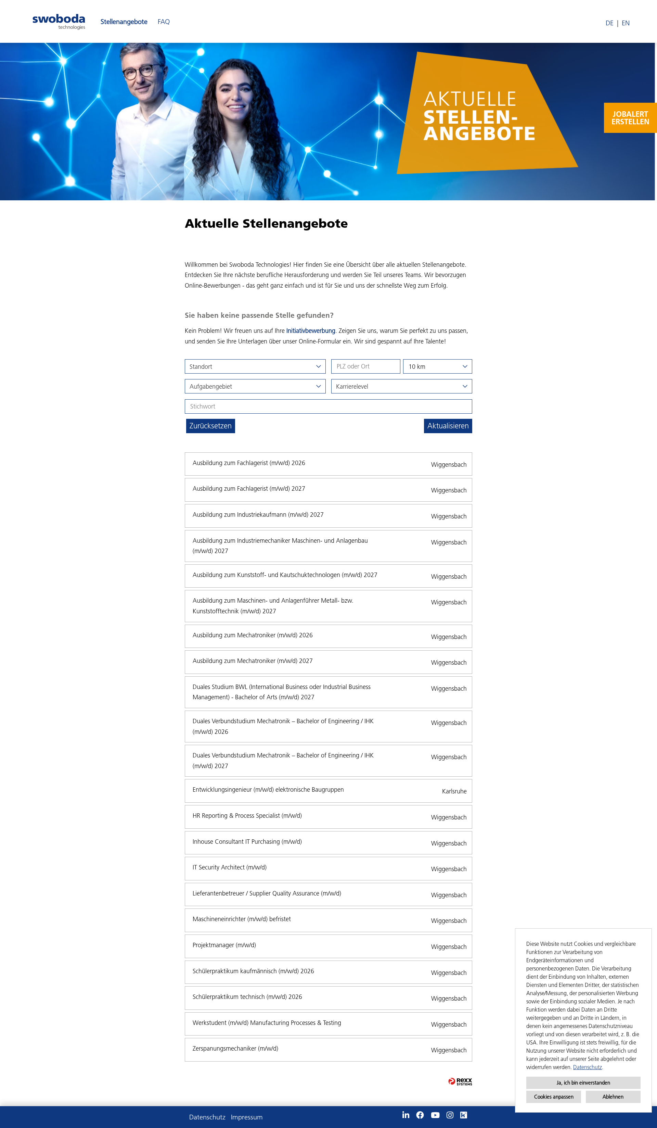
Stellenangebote (124, 21)
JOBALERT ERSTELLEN (630, 117)
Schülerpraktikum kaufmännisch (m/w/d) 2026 (253, 971)
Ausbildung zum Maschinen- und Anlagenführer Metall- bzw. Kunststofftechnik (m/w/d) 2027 (273, 606)
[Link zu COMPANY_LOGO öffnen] (59, 21)
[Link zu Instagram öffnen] (450, 1115)
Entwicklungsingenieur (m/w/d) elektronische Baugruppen (268, 789)
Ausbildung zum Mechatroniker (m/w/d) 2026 (253, 635)
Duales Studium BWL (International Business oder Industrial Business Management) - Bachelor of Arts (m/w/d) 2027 (282, 692)
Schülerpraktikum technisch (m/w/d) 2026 (247, 997)
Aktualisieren (448, 425)
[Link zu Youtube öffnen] (435, 1115)
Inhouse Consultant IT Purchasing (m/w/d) (247, 841)
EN (626, 23)
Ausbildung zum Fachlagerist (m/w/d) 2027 (249, 488)
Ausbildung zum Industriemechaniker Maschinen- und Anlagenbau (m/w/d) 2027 (280, 546)
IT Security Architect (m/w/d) (230, 867)
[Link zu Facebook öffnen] (420, 1115)
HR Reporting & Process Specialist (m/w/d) (247, 815)
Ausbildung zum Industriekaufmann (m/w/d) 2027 (258, 514)
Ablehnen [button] (613, 1096)
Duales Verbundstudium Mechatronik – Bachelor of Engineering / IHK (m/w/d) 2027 (283, 760)
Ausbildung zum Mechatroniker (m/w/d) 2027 (253, 661)
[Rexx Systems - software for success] (460, 1082)
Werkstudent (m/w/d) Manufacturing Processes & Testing (267, 1023)
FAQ (164, 21)
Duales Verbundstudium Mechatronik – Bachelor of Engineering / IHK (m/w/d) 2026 (283, 726)
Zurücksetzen (211, 425)
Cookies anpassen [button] (554, 1096)
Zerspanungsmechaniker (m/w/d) (235, 1048)
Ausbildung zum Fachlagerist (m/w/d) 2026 (249, 463)
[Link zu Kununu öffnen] (464, 1115)
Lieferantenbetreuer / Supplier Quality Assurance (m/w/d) (267, 893)
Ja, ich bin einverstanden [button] (583, 1082)
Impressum (247, 1117)
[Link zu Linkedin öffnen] (406, 1115)
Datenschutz (587, 1067)
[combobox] (437, 366)
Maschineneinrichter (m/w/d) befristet (242, 919)
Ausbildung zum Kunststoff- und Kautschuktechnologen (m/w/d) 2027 (285, 575)
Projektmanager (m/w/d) (224, 945)
